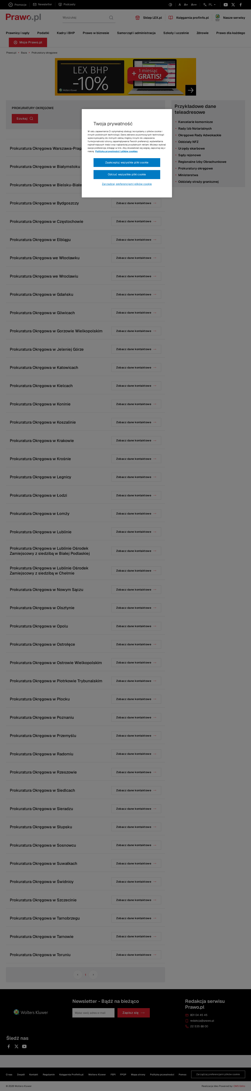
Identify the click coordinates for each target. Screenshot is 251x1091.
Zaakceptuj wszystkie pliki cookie (126, 162)
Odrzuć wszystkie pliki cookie (127, 174)
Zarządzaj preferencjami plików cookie (127, 184)
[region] (127, 153)
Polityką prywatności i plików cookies (116, 151)
